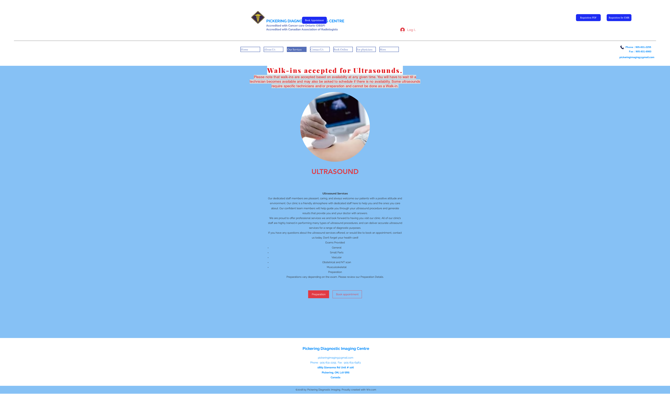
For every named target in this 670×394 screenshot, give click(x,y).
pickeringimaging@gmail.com (636, 57)
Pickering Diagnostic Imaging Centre (336, 348)
